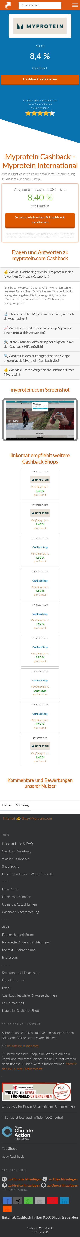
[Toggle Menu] (75, 5)
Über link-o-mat (13, 980)
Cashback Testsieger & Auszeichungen (29, 995)
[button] (7, 1203)
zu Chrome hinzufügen (24, 1179)
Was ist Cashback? (15, 859)
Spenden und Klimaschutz (20, 973)
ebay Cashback (13, 1156)
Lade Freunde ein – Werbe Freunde (27, 874)
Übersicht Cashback (16, 897)
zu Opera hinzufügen (62, 1185)
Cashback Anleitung (16, 851)
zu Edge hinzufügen (63, 1179)
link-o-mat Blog (13, 1003)
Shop (25, 818)
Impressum (10, 957)
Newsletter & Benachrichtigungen (26, 942)
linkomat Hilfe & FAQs (18, 844)
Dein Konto (10, 889)
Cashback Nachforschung (20, 912)
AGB (5, 927)
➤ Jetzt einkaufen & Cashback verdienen (40, 220)
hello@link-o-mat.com (22, 1046)
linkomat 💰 (11, 818)
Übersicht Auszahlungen (19, 904)
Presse (6, 988)
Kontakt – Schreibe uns (18, 950)
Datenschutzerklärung (18, 935)
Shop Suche (10, 866)
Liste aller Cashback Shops (21, 1010)
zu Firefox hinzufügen (24, 1185)
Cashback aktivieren (40, 79)
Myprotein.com (41, 818)
